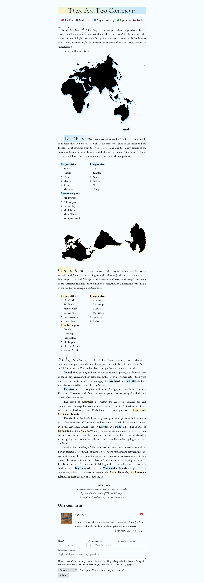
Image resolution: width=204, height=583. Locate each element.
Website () (95, 540)
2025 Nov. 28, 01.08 (125, 530)
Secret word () (127, 540)
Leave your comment (67, 549)
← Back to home (102, 485)
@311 (141, 530)
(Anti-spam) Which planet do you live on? (101, 570)
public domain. (85, 489)
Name (61, 540)
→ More (128, 564)
